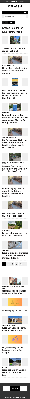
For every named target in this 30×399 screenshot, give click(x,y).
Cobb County (5, 112)
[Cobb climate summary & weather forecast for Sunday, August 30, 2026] (15, 365)
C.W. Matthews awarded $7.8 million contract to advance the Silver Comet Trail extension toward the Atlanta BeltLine (14, 143)
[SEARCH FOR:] (15, 16)
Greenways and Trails (8, 186)
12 (21, 264)
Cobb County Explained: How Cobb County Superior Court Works (14, 292)
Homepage (22, 1)
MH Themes (22, 397)
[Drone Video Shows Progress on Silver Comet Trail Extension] (15, 208)
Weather (4, 367)
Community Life (6, 325)
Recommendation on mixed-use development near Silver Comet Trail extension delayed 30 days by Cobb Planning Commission (15, 119)
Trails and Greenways (8, 45)
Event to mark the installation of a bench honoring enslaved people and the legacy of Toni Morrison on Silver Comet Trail (14, 94)
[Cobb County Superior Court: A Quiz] (15, 305)
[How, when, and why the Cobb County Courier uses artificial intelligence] (15, 342)
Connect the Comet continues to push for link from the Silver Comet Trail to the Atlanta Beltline (14, 169)
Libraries (13, 325)
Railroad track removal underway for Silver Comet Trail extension (15, 234)
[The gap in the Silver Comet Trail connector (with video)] (15, 43)
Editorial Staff (14, 1)
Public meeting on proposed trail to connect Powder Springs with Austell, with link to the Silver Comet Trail (14, 192)
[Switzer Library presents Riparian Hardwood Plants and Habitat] (15, 323)
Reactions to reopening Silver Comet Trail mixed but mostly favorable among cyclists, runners (15, 255)
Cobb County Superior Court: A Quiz (14, 310)
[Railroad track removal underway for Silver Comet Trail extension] (15, 228)
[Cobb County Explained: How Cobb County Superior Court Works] (15, 284)
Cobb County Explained (8, 286)
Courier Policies (6, 345)
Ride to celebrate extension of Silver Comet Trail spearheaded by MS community (15, 70)
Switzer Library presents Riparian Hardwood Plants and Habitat (14, 329)
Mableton (5, 88)
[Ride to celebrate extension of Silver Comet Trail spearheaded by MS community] (15, 63)
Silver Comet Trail (7, 230)
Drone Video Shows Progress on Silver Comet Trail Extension (13, 214)
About (7, 1)
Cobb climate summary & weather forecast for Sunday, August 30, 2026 (14, 372)
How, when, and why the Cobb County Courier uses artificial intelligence (12, 350)
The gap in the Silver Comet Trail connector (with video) (13, 49)
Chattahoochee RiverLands (9, 137)
